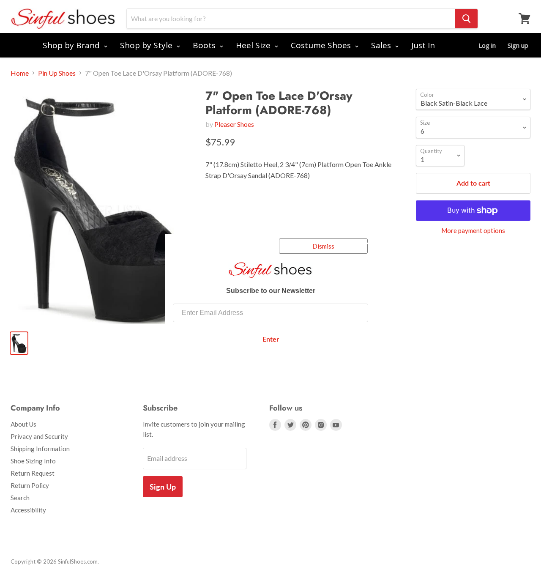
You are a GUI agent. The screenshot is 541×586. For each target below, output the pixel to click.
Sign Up (163, 486)
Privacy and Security (39, 436)
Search (20, 497)
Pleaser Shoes (234, 124)
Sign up (518, 45)
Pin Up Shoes (57, 73)
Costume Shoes (322, 45)
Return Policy (30, 485)
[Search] (466, 18)
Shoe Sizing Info (33, 461)
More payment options (473, 230)
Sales (382, 45)
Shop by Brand (72, 45)
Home (20, 73)
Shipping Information (40, 448)
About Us (23, 424)
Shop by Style (147, 45)
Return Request (33, 473)
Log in (487, 45)
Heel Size (254, 45)
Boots (205, 45)
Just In (423, 45)
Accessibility (28, 510)
